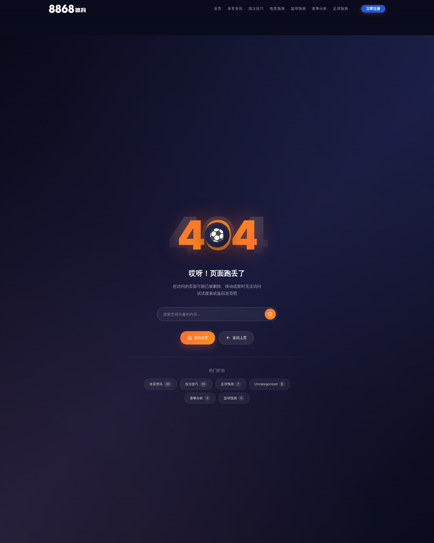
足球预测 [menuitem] (340, 9)
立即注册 (373, 9)
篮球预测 (233, 398)
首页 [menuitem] (218, 9)
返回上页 (240, 337)
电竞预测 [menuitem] (277, 9)
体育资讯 (159, 384)
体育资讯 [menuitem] (235, 9)
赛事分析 (199, 398)
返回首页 (201, 337)
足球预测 (230, 384)
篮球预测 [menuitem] (298, 9)
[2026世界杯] (67, 9)
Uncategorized (268, 384)
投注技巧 (195, 384)
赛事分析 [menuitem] (319, 9)
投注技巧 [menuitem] (256, 9)
